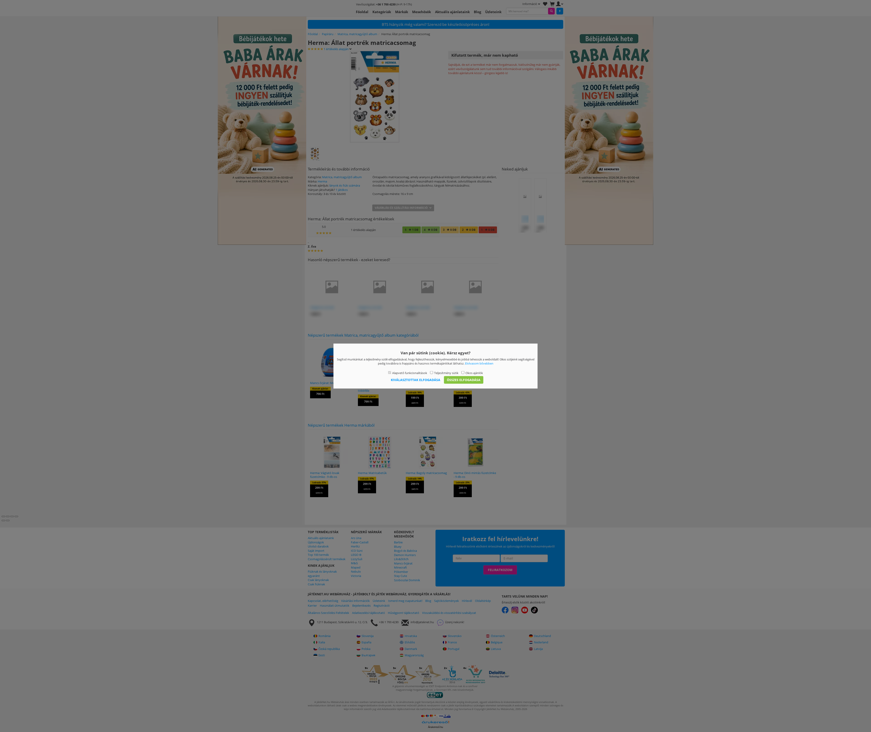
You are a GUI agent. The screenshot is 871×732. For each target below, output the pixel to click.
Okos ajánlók (474, 373)
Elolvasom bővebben (479, 363)
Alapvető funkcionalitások (409, 373)
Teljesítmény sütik (446, 373)
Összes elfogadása (463, 380)
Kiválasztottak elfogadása (415, 380)
